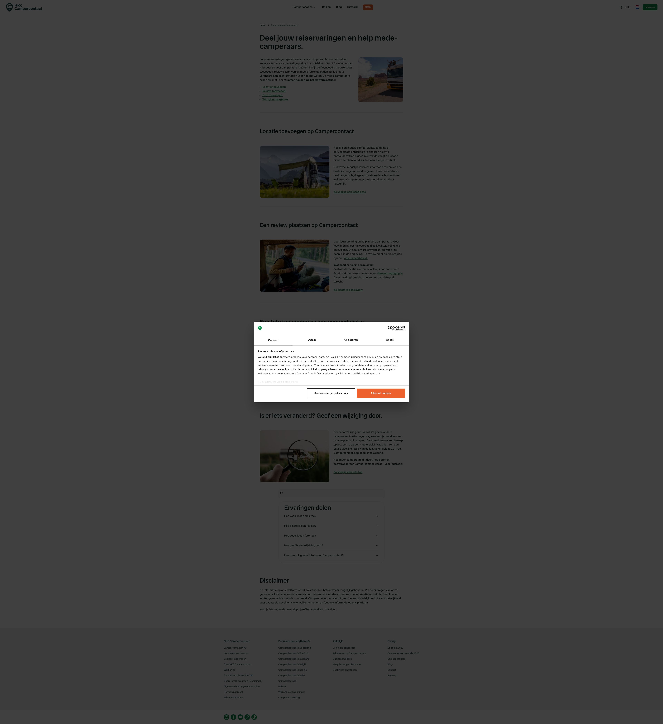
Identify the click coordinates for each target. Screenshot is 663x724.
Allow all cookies (381, 393)
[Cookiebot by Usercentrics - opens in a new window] (390, 328)
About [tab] (390, 339)
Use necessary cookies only (331, 393)
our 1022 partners (279, 356)
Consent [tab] (273, 340)
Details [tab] (312, 339)
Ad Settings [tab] (351, 339)
